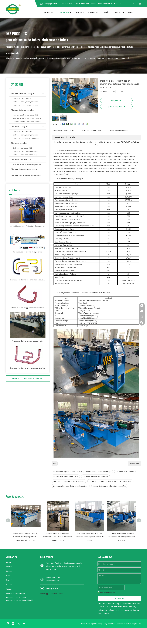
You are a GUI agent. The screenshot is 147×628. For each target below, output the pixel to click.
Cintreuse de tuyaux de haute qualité (67, 471)
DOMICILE (49, 12)
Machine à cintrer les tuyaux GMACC (19, 600)
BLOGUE (9, 584)
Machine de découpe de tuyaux (24, 169)
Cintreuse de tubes (19, 143)
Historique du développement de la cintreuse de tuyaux (27, 308)
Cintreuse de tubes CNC (22, 98)
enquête (114, 100)
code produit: (115, 130)
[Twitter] (19, 624)
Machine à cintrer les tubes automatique (29, 122)
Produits (9, 566)
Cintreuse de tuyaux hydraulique (25, 102)
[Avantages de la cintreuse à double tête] (27, 325)
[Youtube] (24, 624)
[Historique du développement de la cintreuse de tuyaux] (27, 294)
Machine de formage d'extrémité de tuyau (28, 175)
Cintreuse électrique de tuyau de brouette (70, 486)
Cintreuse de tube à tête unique (99, 471)
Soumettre (119, 598)
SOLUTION (93, 12)
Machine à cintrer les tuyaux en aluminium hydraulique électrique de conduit (90, 536)
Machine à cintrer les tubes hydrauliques (29, 118)
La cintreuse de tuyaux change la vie (27, 252)
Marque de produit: (89, 130)
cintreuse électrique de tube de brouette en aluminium (110, 481)
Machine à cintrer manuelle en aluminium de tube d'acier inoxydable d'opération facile (57, 536)
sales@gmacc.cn (52, 588)
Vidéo (8, 575)
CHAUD (78, 12)
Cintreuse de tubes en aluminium (95, 476)
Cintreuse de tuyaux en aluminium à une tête (108, 486)
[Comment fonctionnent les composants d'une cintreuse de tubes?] (27, 355)
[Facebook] (8, 624)
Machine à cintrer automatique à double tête (29, 164)
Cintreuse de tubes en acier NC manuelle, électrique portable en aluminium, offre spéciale (25, 536)
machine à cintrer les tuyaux (16, 597)
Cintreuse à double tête (21, 159)
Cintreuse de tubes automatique (25, 105)
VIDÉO (106, 12)
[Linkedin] (13, 624)
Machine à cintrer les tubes (22, 110)
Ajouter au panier (115, 106)
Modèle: (56, 130)
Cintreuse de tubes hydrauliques (25, 151)
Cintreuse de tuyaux (19, 126)
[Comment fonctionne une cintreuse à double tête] (27, 266)
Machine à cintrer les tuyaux (23, 93)
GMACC (118, 12)
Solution (9, 571)
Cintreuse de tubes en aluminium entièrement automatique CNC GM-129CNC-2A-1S (121, 536)
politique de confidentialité (15, 593)
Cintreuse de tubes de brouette (65, 476)
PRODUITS (64, 12)
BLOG (130, 12)
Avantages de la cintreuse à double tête (27, 341)
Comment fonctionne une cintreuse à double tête (27, 280)
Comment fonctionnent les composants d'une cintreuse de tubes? (27, 368)
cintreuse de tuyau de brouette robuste (69, 481)
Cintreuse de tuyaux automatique (26, 138)
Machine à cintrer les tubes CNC (25, 115)
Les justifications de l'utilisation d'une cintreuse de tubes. (27, 226)
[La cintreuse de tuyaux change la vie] (27, 239)
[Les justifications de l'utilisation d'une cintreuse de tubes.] (27, 210)
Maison (8, 562)
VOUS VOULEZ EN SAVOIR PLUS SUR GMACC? (27, 378)
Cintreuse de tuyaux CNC (23, 131)
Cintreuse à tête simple (125, 471)
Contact (9, 589)
